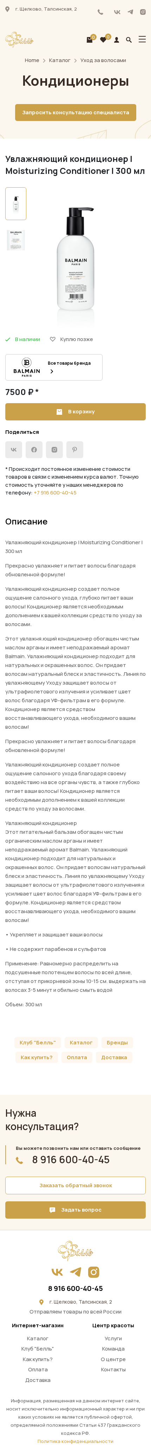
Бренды (117, 1042)
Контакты (113, 1369)
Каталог (60, 60)
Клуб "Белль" (38, 1042)
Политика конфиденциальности (75, 1441)
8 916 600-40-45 (101, 12)
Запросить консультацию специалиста (75, 112)
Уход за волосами (103, 60)
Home (32, 60)
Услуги (113, 1338)
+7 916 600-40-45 (55, 492)
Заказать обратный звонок (75, 1185)
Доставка (114, 1057)
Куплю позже (76, 339)
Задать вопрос (80, 1209)
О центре (113, 1359)
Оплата (77, 1057)
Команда (113, 1348)
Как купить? (37, 1057)
